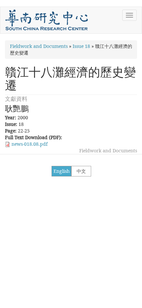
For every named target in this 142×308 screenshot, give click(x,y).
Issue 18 (81, 46)
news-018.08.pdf (30, 144)
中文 (81, 171)
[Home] (46, 20)
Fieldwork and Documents (39, 46)
